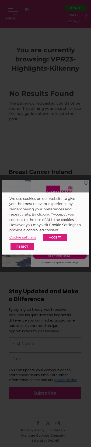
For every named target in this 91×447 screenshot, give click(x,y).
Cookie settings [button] (22, 237)
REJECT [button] (22, 246)
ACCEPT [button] (55, 237)
